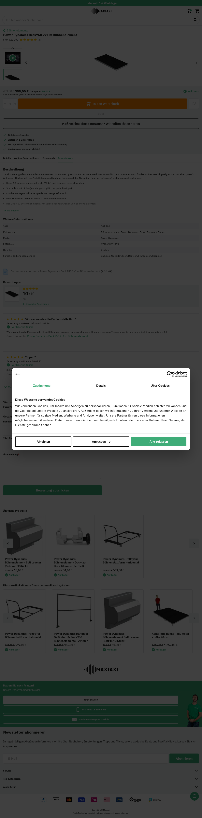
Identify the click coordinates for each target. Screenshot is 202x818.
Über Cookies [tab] (160, 385)
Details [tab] (101, 385)
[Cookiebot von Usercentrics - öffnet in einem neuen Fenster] (169, 374)
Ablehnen (43, 441)
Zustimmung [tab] (42, 385)
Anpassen (99, 441)
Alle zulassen (159, 441)
